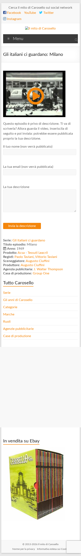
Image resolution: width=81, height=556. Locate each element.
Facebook (13, 12)
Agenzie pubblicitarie (18, 328)
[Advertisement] (40, 387)
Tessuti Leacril (38, 252)
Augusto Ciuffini (37, 261)
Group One (41, 273)
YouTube (30, 12)
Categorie (10, 307)
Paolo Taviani (24, 257)
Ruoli (7, 321)
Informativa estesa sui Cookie (53, 549)
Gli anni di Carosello (17, 300)
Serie (6, 292)
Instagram (13, 19)
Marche (8, 314)
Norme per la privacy (23, 549)
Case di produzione (17, 336)
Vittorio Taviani (46, 257)
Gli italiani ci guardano (28, 240)
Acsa (21, 252)
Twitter (48, 12)
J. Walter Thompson (48, 269)
